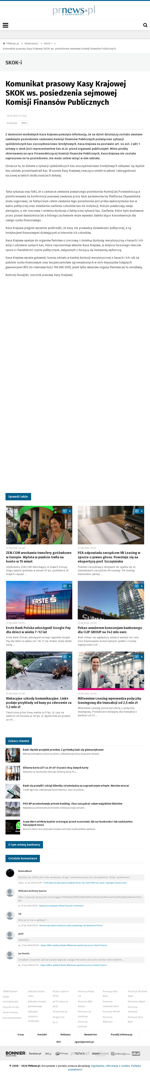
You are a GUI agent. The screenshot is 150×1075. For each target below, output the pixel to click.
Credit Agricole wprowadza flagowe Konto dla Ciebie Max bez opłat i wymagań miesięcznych (85, 883)
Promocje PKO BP (111, 1011)
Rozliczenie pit (60, 1011)
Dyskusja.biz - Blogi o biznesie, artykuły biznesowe (120, 1053)
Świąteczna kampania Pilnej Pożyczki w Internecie (61, 906)
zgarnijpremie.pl (84, 1042)
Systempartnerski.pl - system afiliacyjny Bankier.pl (62, 1053)
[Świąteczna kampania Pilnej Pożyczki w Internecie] (10, 892)
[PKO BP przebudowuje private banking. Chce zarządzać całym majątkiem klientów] (12, 809)
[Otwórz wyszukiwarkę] (145, 25)
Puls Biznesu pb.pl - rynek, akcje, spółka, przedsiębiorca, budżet (136, 1053)
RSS (59, 1042)
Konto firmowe (10, 1012)
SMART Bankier (10, 991)
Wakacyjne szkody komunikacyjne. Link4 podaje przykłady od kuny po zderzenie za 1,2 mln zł (39, 702)
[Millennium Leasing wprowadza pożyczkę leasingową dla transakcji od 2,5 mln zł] (111, 671)
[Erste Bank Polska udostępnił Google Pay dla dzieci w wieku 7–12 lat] (39, 600)
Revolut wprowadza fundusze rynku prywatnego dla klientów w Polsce (71, 925)
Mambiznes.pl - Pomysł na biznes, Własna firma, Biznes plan (100, 1053)
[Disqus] (75, 340)
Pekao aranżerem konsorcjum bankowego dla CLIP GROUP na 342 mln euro (110, 630)
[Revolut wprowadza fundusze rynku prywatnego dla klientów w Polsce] (10, 915)
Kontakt (42, 1034)
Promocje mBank (136, 1001)
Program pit (58, 1017)
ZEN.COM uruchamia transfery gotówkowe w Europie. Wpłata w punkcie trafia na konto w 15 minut (39, 557)
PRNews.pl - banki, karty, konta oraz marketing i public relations (80, 1053)
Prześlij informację (121, 1034)
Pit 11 (55, 1022)
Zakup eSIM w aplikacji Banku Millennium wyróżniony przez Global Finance (73, 945)
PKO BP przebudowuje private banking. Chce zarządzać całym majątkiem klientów (72, 803)
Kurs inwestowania (12, 1018)
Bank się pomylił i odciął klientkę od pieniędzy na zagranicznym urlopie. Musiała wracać (76, 785)
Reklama (66, 1034)
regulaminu (97, 1065)
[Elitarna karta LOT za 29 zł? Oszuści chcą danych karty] (12, 773)
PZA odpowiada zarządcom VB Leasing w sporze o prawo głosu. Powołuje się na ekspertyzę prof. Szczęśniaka (109, 557)
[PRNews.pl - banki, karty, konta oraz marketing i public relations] (72, 10)
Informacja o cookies (118, 1065)
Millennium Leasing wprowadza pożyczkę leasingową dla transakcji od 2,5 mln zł (109, 700)
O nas (21, 1034)
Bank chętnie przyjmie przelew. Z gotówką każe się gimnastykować (63, 749)
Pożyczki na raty (11, 1007)
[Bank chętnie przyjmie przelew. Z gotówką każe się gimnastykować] (12, 755)
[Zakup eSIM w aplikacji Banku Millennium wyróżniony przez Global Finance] (10, 935)
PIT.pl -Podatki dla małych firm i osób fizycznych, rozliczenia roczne (48, 1053)
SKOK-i (13, 62)
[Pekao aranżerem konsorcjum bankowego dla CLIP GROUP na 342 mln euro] (111, 600)
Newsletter (90, 1034)
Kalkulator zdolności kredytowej (33, 1016)
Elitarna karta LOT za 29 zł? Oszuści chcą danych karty (55, 767)
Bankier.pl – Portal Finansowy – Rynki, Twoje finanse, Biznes (35, 1053)
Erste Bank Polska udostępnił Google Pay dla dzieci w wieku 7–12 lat (38, 630)
